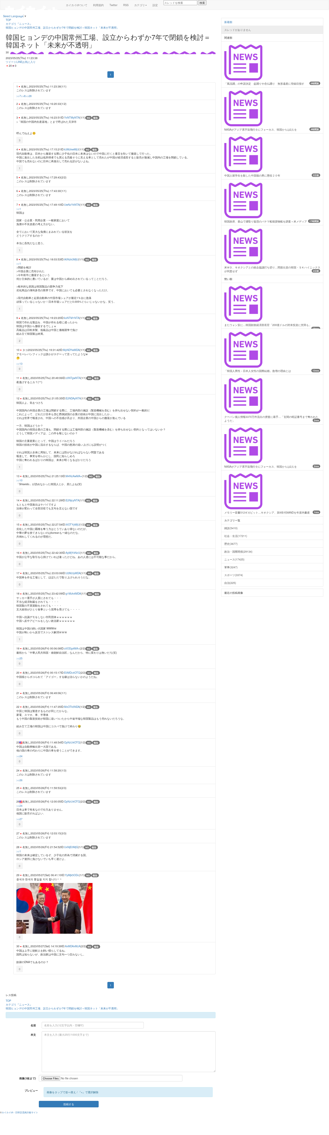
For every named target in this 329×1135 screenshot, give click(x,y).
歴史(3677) (231, 544)
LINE (19, 62)
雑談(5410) (231, 528)
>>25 (19, 658)
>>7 (18, 96)
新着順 (228, 22)
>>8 (23, 96)
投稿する (68, 1104)
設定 (155, 5)
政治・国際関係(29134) (238, 551)
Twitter (113, 5)
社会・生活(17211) (235, 536)
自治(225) (230, 583)
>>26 (19, 780)
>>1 (18, 209)
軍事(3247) (231, 567)
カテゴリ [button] (139, 5)
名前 (33, 1025)
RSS (126, 5)
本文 (33, 1034)
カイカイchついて (76, 5)
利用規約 (98, 5)
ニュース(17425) (234, 559)
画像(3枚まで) (27, 1078)
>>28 (29, 96)
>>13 (19, 363)
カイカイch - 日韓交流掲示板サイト (20, 1112)
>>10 (19, 480)
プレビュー (31, 1090)
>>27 (19, 819)
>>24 (19, 756)
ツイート (11, 62)
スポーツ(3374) (233, 575)
